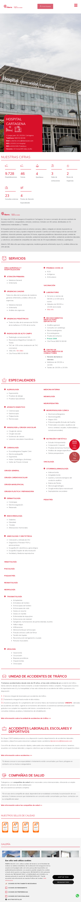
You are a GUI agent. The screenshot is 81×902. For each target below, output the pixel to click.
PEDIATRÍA (48, 500)
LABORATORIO (52, 292)
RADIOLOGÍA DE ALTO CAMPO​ (19, 333)
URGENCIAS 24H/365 (15, 291)
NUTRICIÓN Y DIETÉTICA (56, 439)
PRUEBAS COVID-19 (54, 268)
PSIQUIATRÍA (9, 576)
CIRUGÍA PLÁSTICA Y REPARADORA (19, 491)
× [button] (78, 859)
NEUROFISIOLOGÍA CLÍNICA (57, 410)
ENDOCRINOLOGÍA (14, 516)
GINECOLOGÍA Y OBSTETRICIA (19, 536)
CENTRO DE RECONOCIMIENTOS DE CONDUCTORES (53, 351)
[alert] (40, 879)
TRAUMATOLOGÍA (14, 596)
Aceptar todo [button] (63, 877)
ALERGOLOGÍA (13, 389)
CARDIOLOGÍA (13, 448)
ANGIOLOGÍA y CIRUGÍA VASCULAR (21, 427)
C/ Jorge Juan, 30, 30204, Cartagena (20, 135)
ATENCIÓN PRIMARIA (15, 276)
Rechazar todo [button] (63, 882)
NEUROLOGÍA (9, 590)
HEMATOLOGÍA (10, 562)
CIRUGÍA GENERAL (11, 470)
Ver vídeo (19, 351)
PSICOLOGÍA (9, 569)
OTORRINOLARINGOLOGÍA (57, 469)
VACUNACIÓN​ (49, 285)
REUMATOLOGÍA (11, 583)
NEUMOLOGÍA (49, 396)
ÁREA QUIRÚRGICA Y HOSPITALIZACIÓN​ (12, 269)
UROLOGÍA (11, 649)
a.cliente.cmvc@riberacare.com (21, 141)
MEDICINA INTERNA (52, 389)
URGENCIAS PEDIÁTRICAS (17, 319)
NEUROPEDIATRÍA (51, 403)
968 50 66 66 (20, 138)
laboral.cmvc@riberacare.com (61, 741)
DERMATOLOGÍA (13, 498)
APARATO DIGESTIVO (16, 407)
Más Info (50, 309)
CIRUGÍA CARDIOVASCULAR (15, 477)
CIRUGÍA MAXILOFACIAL (14, 484)
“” (69, 703)
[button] (77, 5)
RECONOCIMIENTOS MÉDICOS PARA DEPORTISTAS (53, 319)
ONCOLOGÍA (49, 462)
